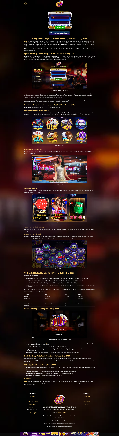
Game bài (26, 113)
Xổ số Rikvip (86, 404)
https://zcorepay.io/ (48, 343)
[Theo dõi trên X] (29, 413)
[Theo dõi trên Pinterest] (31, 413)
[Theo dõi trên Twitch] (36, 413)
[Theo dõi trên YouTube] (34, 413)
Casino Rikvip (87, 399)
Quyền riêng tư (32, 404)
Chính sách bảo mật (32, 399)
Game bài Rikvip (86, 396)
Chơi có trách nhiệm (32, 407)
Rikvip (44, 406)
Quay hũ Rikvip (86, 401)
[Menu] (25, 3)
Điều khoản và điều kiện (32, 401)
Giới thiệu (32, 396)
